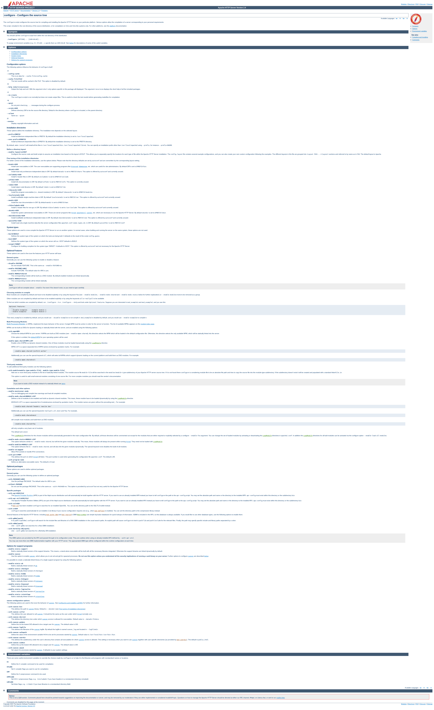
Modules (404, 4)
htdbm (37, 576)
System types (16, 56)
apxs (63, 384)
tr (407, 18)
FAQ (417, 4)
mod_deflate (99, 511)
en (396, 18)
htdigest (38, 581)
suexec (89, 213)
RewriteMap (81, 515)
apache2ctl (81, 213)
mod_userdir (182, 640)
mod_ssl (16, 506)
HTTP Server (14, 10)
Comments (415, 40)
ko (403, 18)
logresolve (39, 591)
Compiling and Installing (420, 37)
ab (36, 566)
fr (400, 18)
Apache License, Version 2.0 (25, 706)
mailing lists (280, 698)
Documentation (25, 10)
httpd (73, 213)
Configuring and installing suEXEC (70, 603)
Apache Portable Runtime (23, 495)
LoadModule (96, 343)
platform (113, 26)
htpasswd (74, 166)
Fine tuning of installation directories (72, 609)
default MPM (35, 337)
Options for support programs (21, 60)
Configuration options (19, 52)
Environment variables (419, 31)
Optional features (17, 58)
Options (414, 29)
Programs (44, 10)
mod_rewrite (67, 515)
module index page (147, 324)
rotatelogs (39, 596)
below (71, 43)
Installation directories (19, 54)
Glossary (423, 4)
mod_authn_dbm (52, 515)
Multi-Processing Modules (16, 324)
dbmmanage (83, 166)
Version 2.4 (36, 10)
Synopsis (415, 26)
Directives (411, 4)
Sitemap (429, 4)
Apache (5, 10)
